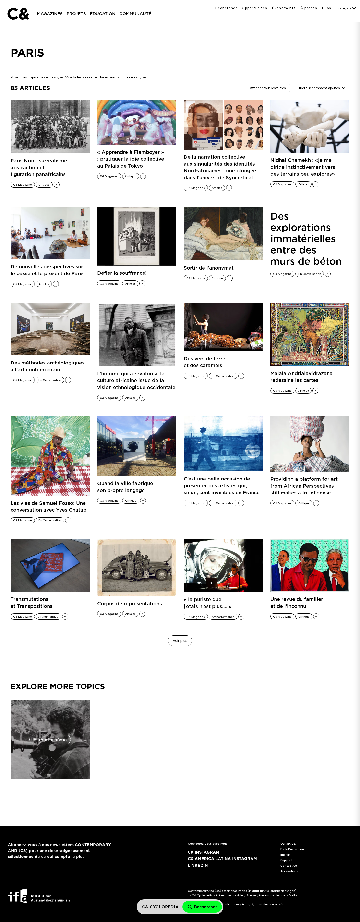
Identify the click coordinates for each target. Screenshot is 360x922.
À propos (308, 8)
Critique (44, 184)
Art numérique (48, 616)
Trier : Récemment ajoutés (319, 88)
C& (18, 14)
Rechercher (226, 8)
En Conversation (309, 274)
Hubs (326, 8)
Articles (217, 188)
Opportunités (254, 8)
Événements (284, 8)
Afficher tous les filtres (268, 88)
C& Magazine (22, 184)
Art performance (223, 617)
